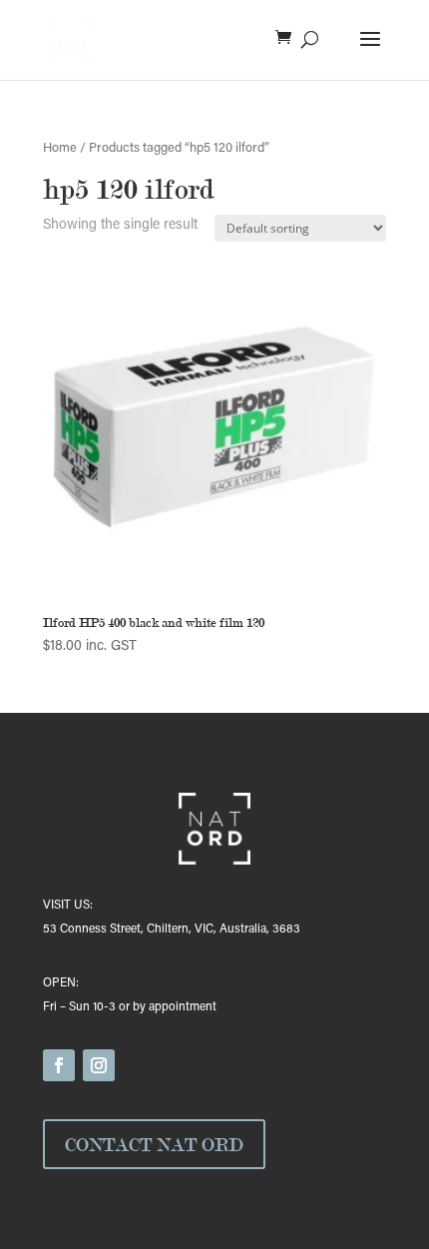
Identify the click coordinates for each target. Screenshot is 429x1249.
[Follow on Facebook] (59, 1065)
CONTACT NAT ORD (154, 1144)
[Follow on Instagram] (99, 1065)
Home (60, 149)
